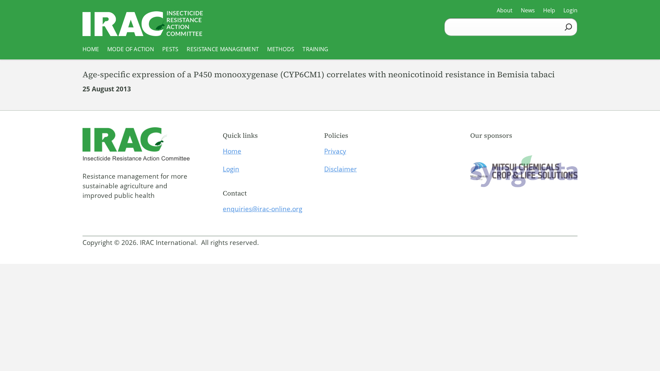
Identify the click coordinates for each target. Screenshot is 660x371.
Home (232, 151)
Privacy (335, 151)
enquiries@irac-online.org (262, 208)
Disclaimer (340, 169)
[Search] (568, 27)
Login (231, 169)
